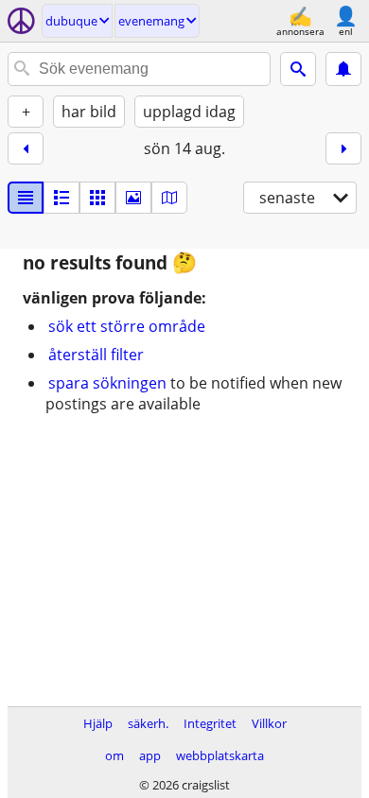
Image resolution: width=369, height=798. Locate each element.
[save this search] (343, 69)
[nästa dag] (343, 148)
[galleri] (133, 198)
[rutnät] (97, 198)
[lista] (26, 198)
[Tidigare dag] (26, 148)
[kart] (169, 198)
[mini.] (61, 198)
